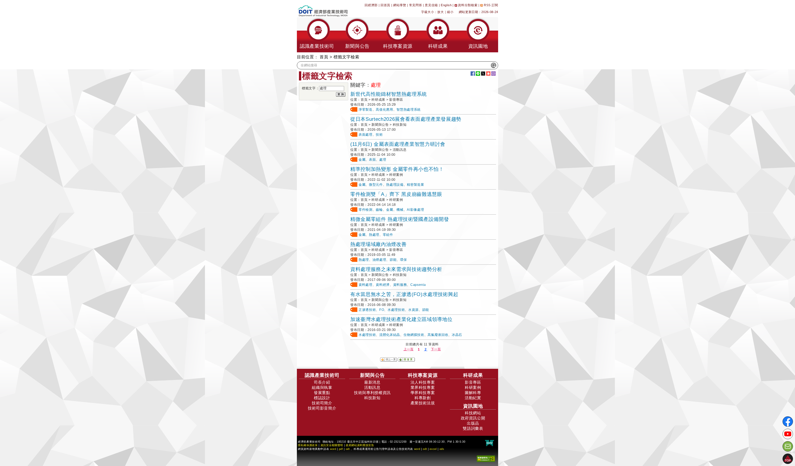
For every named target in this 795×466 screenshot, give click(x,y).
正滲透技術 (367, 309)
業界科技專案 (423, 387)
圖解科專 (473, 393)
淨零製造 (365, 109)
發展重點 (322, 393)
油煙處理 (379, 259)
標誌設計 (322, 398)
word (417, 448)
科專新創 (422, 398)
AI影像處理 (415, 209)
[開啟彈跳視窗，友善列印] (493, 73)
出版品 (473, 423)
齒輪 (379, 209)
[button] (317, 34)
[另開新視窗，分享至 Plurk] (488, 73)
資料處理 (365, 284)
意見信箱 (431, 5)
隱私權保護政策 (308, 445)
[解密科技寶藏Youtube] (788, 434)
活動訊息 (372, 387)
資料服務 (400, 284)
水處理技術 (396, 309)
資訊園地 (473, 406)
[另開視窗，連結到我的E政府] (489, 443)
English (446, 5)
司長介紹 (322, 382)
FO (381, 309)
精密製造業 (415, 184)
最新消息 (372, 382)
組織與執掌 (322, 387)
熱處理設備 (394, 184)
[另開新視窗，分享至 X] (483, 73)
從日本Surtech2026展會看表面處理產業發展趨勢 (405, 119)
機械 (399, 209)
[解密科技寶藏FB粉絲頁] (788, 421)
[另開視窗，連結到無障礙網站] (486, 458)
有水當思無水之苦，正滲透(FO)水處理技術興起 (404, 294)
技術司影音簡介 (322, 408)
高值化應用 (384, 109)
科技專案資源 (423, 375)
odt (348, 448)
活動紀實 (473, 398)
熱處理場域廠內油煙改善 (378, 244)
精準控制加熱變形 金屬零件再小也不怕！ (397, 169)
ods (442, 448)
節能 (393, 259)
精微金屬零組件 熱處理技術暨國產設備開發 (399, 219)
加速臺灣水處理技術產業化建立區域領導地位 (401, 319)
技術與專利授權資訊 (372, 393)
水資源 (413, 309)
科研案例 (473, 387)
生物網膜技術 (414, 335)
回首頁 (385, 5)
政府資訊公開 (473, 418)
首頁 (324, 57)
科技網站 (473, 413)
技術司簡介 (322, 403)
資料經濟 (383, 284)
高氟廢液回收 (438, 335)
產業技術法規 (423, 403)
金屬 (362, 159)
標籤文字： (310, 88)
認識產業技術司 (322, 375)
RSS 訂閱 (490, 5)
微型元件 (376, 184)
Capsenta (418, 284)
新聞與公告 (372, 375)
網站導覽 (399, 5)
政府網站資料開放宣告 (360, 445)
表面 (372, 159)
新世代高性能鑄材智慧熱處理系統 (388, 94)
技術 (379, 134)
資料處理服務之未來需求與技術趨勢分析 (396, 269)
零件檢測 (365, 209)
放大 (440, 12)
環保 (403, 259)
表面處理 (365, 134)
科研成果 (473, 375)
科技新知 (372, 398)
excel (433, 448)
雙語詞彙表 (473, 428)
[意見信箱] (788, 446)
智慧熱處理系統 (408, 109)
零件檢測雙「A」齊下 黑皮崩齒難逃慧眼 (396, 194)
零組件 (388, 234)
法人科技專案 (423, 382)
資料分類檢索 (467, 5)
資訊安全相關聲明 (331, 445)
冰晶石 (457, 335)
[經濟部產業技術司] (322, 8)
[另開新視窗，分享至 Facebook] (472, 73)
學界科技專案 (423, 393)
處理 (382, 159)
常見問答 (415, 5)
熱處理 (374, 234)
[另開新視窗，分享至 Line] (478, 73)
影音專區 (473, 382)
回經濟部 (371, 5)
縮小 (450, 12)
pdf (341, 448)
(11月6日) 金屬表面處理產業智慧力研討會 (397, 144)
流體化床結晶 (389, 335)
